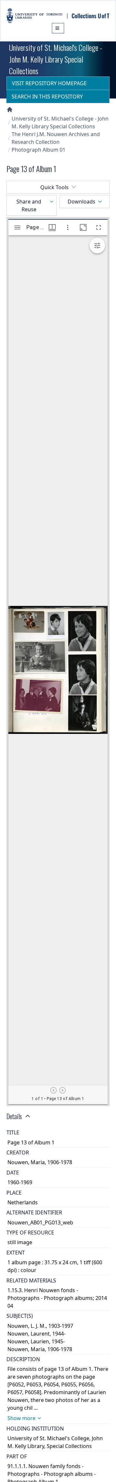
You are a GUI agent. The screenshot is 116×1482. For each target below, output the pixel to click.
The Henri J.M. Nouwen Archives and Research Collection (56, 138)
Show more (21, 1418)
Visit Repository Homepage (49, 83)
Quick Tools (54, 187)
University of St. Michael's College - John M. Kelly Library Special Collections (60, 122)
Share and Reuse (28, 205)
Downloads (81, 201)
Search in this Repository (47, 96)
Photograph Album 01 (38, 149)
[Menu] (58, 28)
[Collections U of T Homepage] (9, 109)
